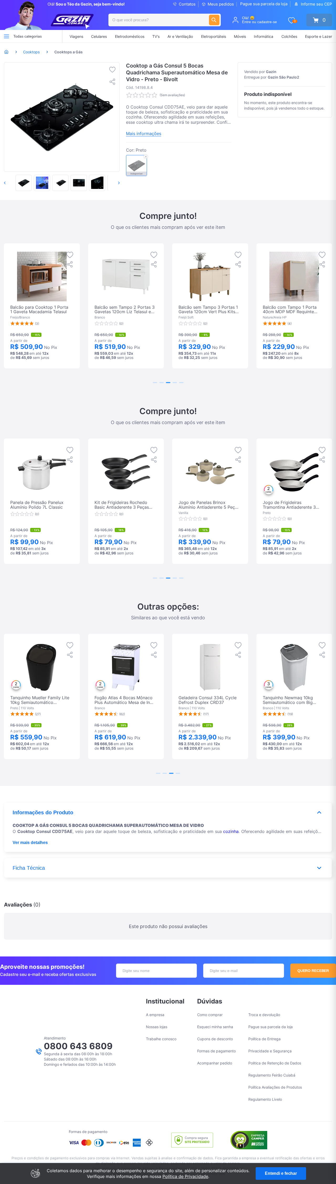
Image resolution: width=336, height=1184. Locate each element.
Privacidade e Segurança (270, 1051)
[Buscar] (214, 20)
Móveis (240, 36)
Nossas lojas (156, 1027)
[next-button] (113, 183)
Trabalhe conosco (161, 1039)
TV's (156, 36)
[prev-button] (10, 183)
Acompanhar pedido (214, 1063)
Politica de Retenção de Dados (274, 1063)
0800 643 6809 (78, 1046)
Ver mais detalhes (30, 842)
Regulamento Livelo (265, 1099)
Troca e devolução (264, 1014)
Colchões (289, 36)
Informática (263, 36)
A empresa (155, 1014)
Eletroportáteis (213, 36)
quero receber (313, 971)
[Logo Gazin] (72, 21)
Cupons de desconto (215, 1039)
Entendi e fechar (281, 1173)
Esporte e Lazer (318, 36)
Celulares (99, 36)
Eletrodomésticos (129, 36)
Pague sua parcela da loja (263, 3)
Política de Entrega (264, 1039)
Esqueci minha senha (215, 1027)
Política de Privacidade (185, 1176)
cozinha (231, 831)
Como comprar (210, 1014)
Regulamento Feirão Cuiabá (271, 1075)
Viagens (76, 36)
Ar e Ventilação (180, 36)
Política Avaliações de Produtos (275, 1087)
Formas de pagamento (216, 1051)
